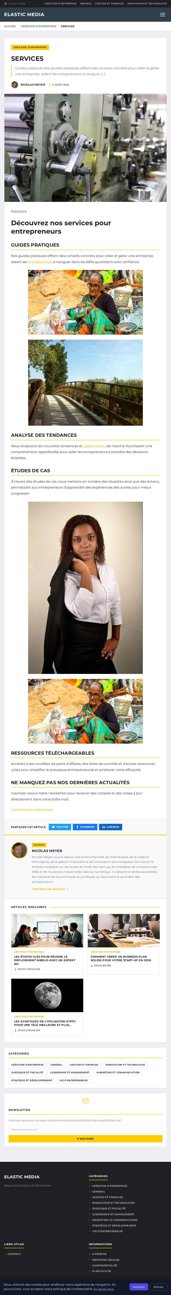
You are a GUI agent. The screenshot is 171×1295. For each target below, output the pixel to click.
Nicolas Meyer (47, 851)
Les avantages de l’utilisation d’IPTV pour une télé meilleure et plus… (45, 1023)
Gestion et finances (109, 3)
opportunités (94, 446)
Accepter (139, 1287)
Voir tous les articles (48, 889)
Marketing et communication (118, 1072)
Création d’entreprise (60, 3)
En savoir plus (104, 1289)
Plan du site (101, 1271)
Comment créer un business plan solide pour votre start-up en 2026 (121, 958)
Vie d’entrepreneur (73, 1080)
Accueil (10, 26)
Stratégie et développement (31, 1080)
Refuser (158, 1287)
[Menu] (162, 14)
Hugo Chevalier (29, 969)
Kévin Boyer (102, 965)
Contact (14, 1254)
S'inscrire (85, 1138)
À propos (99, 1254)
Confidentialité (104, 1265)
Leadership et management (70, 1072)
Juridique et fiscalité (27, 1072)
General (86, 3)
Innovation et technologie (147, 3)
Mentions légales (106, 1259)
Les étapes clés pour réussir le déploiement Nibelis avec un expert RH (44, 960)
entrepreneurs (40, 262)
